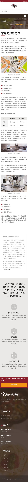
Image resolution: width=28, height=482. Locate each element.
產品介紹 (6, 461)
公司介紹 (6, 458)
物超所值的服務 (14, 361)
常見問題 (11, 24)
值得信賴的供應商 (14, 313)
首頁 (7, 24)
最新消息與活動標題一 (7, 429)
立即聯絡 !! (14, 384)
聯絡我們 (6, 470)
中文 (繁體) (24, 1)
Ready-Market (20, 479)
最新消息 (6, 464)
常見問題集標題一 (20, 24)
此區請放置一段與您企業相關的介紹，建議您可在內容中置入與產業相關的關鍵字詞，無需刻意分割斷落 (14, 290)
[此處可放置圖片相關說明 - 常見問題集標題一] (14, 65)
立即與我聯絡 (6, 269)
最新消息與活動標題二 (7, 435)
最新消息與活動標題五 (7, 441)
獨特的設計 (14, 337)
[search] (26, 11)
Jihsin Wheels (13, 478)
